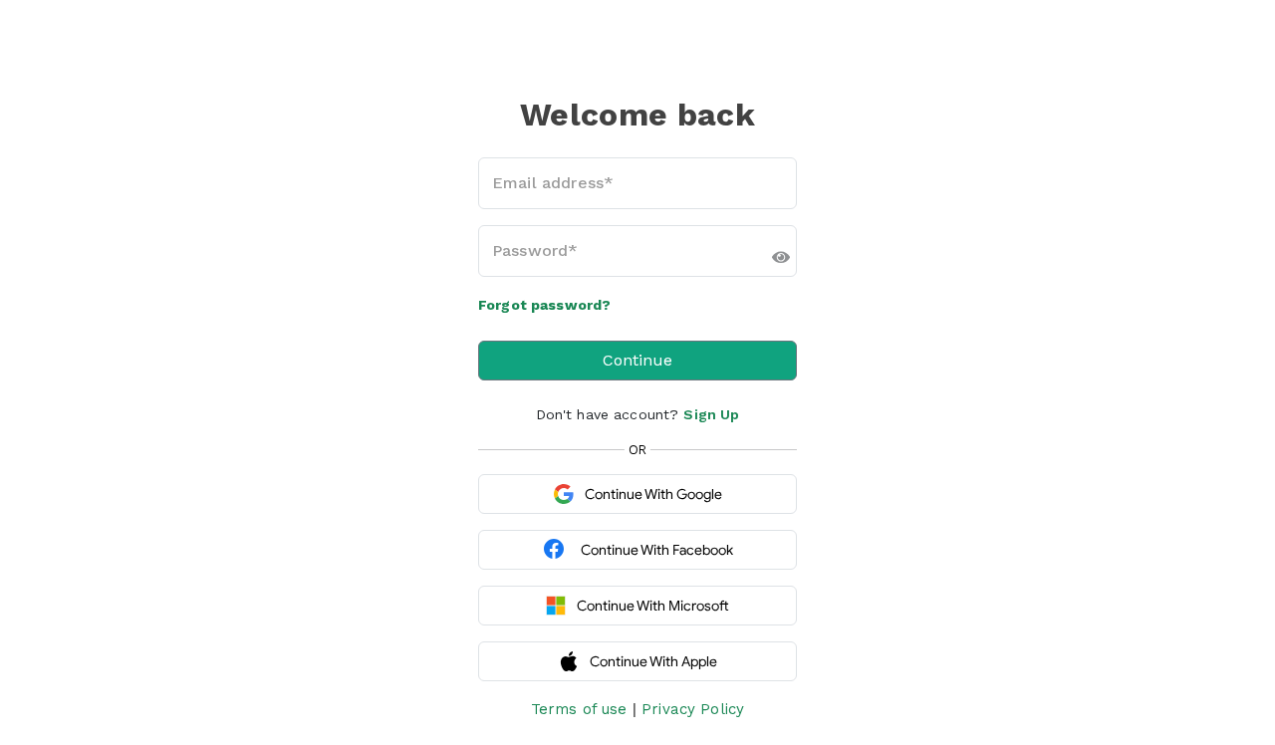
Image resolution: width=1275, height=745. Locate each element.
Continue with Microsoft (653, 606)
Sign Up (711, 414)
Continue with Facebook (657, 550)
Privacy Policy (692, 709)
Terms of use (579, 709)
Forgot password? (544, 305)
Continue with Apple (653, 661)
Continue (637, 360)
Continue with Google (653, 494)
